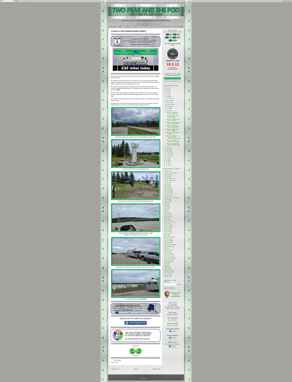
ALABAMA (166, 182)
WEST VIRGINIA (168, 272)
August (168, 106)
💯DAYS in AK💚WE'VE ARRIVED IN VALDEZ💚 (173, 141)
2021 (167, 158)
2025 (167, 90)
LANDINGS (131, 26)
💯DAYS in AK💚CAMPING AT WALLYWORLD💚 (174, 119)
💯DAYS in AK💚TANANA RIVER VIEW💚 (173, 130)
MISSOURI (166, 229)
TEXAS (165, 263)
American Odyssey (172, 314)
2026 (167, 88)
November (169, 100)
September (169, 104)
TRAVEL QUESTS (140, 26)
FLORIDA (166, 199)
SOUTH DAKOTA (168, 259)
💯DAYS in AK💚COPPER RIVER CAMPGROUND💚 (173, 144)
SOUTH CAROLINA (168, 257)
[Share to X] (117, 360)
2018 (167, 164)
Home (136, 369)
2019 (167, 162)
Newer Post (115, 369)
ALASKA (116, 362)
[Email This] (114, 360)
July (168, 108)
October (169, 102)
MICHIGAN (166, 223)
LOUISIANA (166, 216)
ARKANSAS (166, 188)
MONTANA (166, 231)
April (168, 149)
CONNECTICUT (168, 193)
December (169, 98)
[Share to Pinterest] (120, 360)
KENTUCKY (167, 214)
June (168, 110)
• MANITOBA (167, 175)
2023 (167, 94)
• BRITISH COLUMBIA (169, 173)
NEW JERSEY (167, 239)
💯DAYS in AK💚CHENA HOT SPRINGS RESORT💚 (174, 123)
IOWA (165, 210)
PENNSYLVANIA (168, 254)
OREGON (166, 252)
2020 (167, 160)
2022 (167, 96)
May (168, 147)
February (169, 154)
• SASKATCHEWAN (168, 178)
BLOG (111, 26)
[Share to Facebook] (119, 360)
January (169, 156)
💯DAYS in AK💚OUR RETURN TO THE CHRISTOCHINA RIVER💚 (173, 137)
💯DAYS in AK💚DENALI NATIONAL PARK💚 (172, 113)
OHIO (165, 248)
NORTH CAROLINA (168, 244)
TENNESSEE (167, 261)
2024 (167, 92)
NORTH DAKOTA (168, 246)
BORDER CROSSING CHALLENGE (156, 26)
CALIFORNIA (167, 190)
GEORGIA (166, 201)
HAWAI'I (166, 203)
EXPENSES (124, 26)
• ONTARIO (166, 176)
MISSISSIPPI (167, 227)
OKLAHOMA (167, 250)
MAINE (165, 218)
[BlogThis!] (116, 360)
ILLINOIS (166, 207)
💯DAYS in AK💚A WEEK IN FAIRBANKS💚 (173, 116)
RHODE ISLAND (168, 255)
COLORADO (167, 191)
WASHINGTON (167, 271)
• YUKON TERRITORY (169, 180)
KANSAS (166, 212)
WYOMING (166, 276)
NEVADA (166, 235)
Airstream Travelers (173, 325)
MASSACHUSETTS (168, 222)
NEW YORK (167, 242)
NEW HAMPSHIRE (168, 237)
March (168, 151)
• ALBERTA (166, 171)
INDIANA (166, 208)
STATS (117, 26)
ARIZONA (166, 186)
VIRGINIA (166, 269)
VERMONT (166, 267)
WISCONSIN (167, 274)
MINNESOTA (167, 225)
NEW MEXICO (167, 240)
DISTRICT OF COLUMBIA (170, 197)
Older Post (156, 369)
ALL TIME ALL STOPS (172, 26)
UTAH (165, 265)
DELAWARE (167, 195)
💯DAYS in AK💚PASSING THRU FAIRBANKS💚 (173, 126)
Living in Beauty (172, 320)
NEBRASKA (166, 233)
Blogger (149, 378)
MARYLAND (167, 220)
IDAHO (165, 205)
